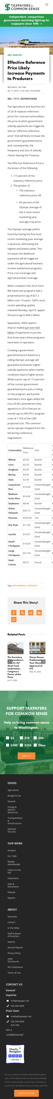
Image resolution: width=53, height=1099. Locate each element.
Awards (11, 942)
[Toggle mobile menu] (47, 4)
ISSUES (12, 783)
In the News (13, 928)
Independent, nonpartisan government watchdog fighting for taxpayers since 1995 (26, 20)
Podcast (11, 892)
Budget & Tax (14, 795)
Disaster (12, 801)
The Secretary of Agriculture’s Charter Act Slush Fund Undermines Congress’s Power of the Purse (15, 667)
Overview (12, 916)
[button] (10, 661)
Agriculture (12, 87)
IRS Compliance (15, 967)
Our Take (22, 87)
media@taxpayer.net (17, 1016)
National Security (12, 830)
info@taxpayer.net (17, 1000)
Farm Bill (33, 585)
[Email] (13, 619)
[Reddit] (30, 612)
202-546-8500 (17, 1005)
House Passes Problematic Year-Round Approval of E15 (36, 663)
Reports (11, 898)
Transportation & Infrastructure (15, 821)
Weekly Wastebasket (14, 863)
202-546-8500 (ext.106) (17, 1023)
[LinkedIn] (39, 612)
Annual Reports (15, 947)
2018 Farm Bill (19, 585)
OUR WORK (15, 843)
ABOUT (12, 909)
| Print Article (34, 90)
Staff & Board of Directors (14, 935)
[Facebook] (13, 612)
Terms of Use (14, 972)
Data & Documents (13, 885)
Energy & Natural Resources (13, 810)
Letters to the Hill (14, 871)
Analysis (12, 850)
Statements (13, 878)
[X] (22, 612)
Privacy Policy (14, 953)
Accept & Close (26, 1093)
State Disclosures (13, 960)
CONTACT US (14, 984)
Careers (11, 922)
